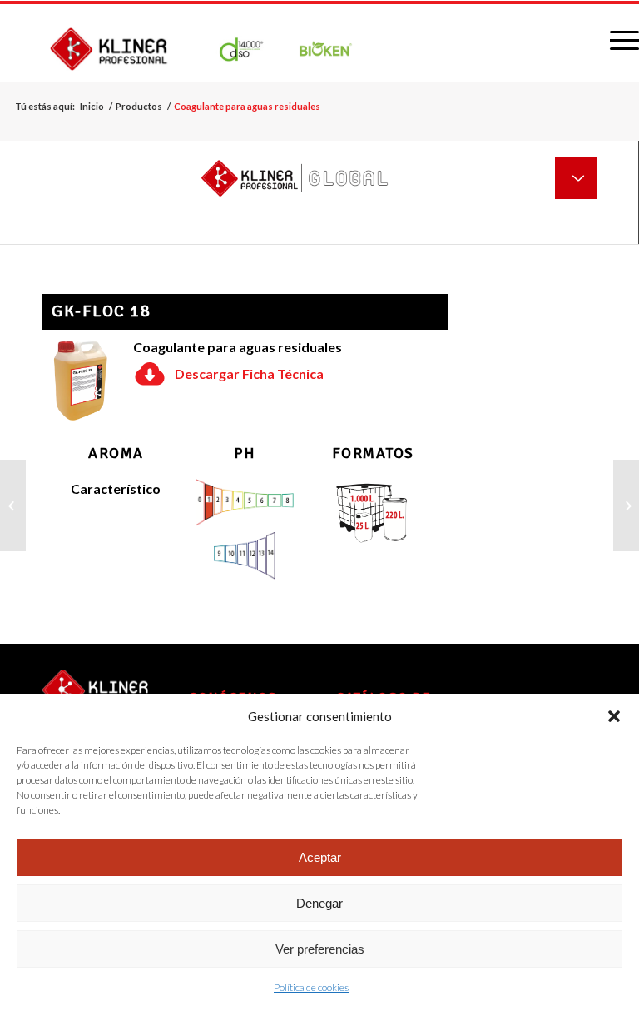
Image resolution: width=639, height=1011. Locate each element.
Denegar (319, 903)
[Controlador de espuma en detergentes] (13, 505)
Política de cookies (311, 987)
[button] (614, 716)
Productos (139, 106)
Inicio (92, 106)
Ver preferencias (319, 949)
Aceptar (320, 857)
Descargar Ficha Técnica (249, 373)
